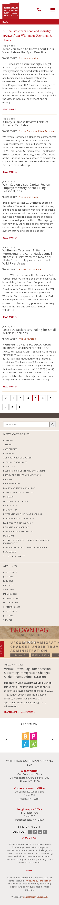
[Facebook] (30, 832)
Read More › (9, 109)
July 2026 (8, 576)
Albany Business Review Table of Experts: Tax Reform (25, 123)
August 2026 (10, 572)
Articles (22, 58)
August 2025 (10, 611)
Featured (8, 440)
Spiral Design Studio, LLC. (35, 896)
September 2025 (11, 607)
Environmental (34, 269)
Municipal (31, 338)
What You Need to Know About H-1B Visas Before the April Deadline (28, 50)
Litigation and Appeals (16, 527)
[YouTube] (45, 832)
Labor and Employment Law (19, 518)
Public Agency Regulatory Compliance (25, 547)
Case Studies (10, 449)
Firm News (8, 453)
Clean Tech (9, 466)
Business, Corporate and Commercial (24, 471)
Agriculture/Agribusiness (18, 458)
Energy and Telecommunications (22, 475)
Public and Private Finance (18, 531)
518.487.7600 (39, 9)
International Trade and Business (22, 514)
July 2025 (8, 615)
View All (7, 620)
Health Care (10, 505)
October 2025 (10, 602)
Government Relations (16, 501)
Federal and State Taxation (40, 131)
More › (29, 870)
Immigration (33, 58)
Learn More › (11, 712)
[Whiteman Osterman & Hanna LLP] (10, 9)
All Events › (28, 712)
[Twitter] (35, 832)
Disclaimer (45, 880)
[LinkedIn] (40, 832)
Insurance (9, 497)
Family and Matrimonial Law (19, 488)
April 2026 (8, 589)
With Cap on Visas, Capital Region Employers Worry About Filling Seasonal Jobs (26, 188)
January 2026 (10, 594)
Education (9, 479)
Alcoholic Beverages (15, 462)
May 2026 (8, 585)
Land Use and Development (18, 523)
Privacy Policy (31, 880)
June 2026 (8, 581)
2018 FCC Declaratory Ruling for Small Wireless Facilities (29, 331)
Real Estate (9, 552)
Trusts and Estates (14, 556)
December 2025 (11, 598)
